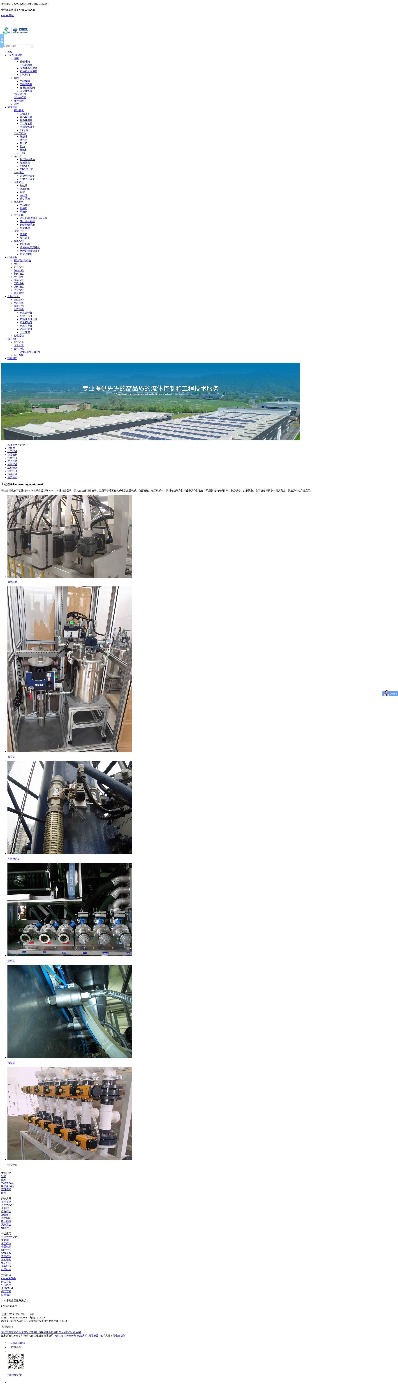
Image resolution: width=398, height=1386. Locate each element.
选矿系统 (25, 198)
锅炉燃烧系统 (27, 224)
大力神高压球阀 (28, 68)
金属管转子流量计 (29, 1332)
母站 (22, 146)
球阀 (16, 58)
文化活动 (19, 335)
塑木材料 (63, 1332)
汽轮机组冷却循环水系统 (33, 218)
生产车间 (19, 309)
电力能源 (19, 215)
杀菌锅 (23, 211)
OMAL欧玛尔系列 (30, 352)
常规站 (23, 136)
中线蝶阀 (25, 81)
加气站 (23, 143)
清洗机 (23, 234)
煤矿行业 (19, 286)
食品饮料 (19, 270)
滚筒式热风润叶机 (30, 247)
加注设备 (25, 237)
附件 (16, 104)
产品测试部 (26, 329)
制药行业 (19, 273)
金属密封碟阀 (27, 87)
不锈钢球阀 (26, 65)
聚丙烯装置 (26, 120)
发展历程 (19, 303)
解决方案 (12, 107)
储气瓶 (23, 140)
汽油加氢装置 (27, 126)
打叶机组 (25, 244)
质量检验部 (26, 322)
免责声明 (82, 1335)
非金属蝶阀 (26, 91)
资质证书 (19, 306)
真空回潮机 (26, 254)
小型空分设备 (27, 179)
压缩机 (23, 149)
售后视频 (19, 355)
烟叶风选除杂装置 (30, 250)
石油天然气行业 (22, 260)
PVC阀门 (25, 74)
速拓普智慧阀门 (10, 1332)
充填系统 (25, 188)
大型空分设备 (27, 175)
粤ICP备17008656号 (65, 1335)
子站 (22, 153)
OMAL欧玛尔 (14, 55)
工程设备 (19, 283)
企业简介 (19, 299)
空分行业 (19, 172)
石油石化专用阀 (28, 71)
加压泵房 (25, 162)
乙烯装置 (25, 113)
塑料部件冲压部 (28, 319)
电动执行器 (20, 97)
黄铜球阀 (25, 61)
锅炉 (22, 192)
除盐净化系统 (27, 221)
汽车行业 (19, 280)
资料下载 (19, 348)
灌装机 (23, 208)
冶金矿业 (19, 182)
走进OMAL (13, 296)
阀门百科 (12, 338)
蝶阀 (16, 78)
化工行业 (19, 267)
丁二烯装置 (26, 123)
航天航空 (19, 293)
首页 (9, 51)
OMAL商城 (7, 15)
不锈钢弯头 (45, 1332)
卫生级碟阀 (26, 84)
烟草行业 (19, 241)
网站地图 (93, 1335)
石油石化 (19, 110)
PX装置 (24, 130)
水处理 (17, 156)
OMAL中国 (74, 1332)
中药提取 (25, 205)
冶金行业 (19, 290)
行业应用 (12, 257)
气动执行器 (20, 94)
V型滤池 (24, 166)
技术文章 (19, 345)
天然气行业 (20, 133)
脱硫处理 (25, 228)
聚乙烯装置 (26, 117)
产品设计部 (26, 312)
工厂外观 (25, 332)
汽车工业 (19, 231)
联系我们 (12, 358)
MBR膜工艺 (26, 169)
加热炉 (23, 185)
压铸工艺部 (26, 316)
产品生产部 (26, 325)
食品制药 (19, 202)
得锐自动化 (119, 1335)
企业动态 (19, 342)
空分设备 (19, 277)
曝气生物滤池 (27, 159)
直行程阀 (19, 100)
